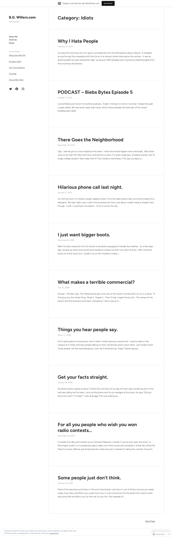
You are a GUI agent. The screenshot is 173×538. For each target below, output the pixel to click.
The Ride (12, 73)
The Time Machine (17, 67)
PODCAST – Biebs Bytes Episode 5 (95, 92)
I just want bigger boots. (84, 235)
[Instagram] (23, 89)
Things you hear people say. (88, 329)
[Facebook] (16, 89)
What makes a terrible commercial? (96, 282)
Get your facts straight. (83, 377)
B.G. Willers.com (22, 17)
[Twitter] (10, 89)
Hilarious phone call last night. (90, 187)
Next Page (150, 521)
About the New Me (17, 55)
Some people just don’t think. (89, 478)
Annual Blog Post (16, 80)
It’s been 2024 (15, 61)
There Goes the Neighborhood (90, 140)
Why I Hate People (78, 41)
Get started (108, 3)
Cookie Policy (54, 533)
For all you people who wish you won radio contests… (97, 427)
